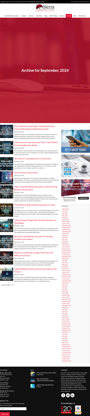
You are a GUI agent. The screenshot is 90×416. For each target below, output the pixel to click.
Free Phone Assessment (11, 16)
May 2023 (65, 289)
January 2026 (65, 223)
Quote (69, 16)
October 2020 (66, 350)
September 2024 (66, 256)
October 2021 (66, 328)
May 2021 (65, 338)
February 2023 (66, 295)
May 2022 (65, 313)
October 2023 (66, 279)
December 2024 (66, 250)
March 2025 (65, 244)
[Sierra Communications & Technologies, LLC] (45, 7)
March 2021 (65, 342)
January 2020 (65, 354)
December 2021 (66, 324)
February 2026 (66, 221)
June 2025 (65, 237)
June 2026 (65, 213)
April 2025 (65, 242)
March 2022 (65, 317)
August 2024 (65, 258)
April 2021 (65, 340)
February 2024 (66, 270)
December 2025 (66, 225)
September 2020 (66, 352)
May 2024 (65, 264)
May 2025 (65, 239)
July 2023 (64, 285)
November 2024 (66, 252)
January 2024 (65, 272)
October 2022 (66, 303)
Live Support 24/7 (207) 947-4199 (80, 1)
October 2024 (66, 254)
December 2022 (66, 299)
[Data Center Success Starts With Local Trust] (32, 374)
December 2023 (66, 274)
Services (31, 16)
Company (23, 16)
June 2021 (65, 336)
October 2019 (66, 359)
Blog (46, 16)
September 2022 (66, 305)
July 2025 (64, 235)
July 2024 (64, 260)
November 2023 (66, 276)
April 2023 (65, 291)
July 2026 (64, 211)
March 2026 (65, 219)
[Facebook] (63, 395)
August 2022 (65, 307)
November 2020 (66, 348)
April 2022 (65, 315)
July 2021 (64, 334)
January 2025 (65, 248)
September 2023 (66, 281)
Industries (39, 16)
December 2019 (66, 357)
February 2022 (66, 320)
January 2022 (65, 322)
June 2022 (65, 311)
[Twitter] (68, 395)
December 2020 (66, 346)
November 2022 (66, 301)
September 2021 (66, 330)
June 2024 (65, 262)
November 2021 (66, 326)
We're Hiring (53, 16)
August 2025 (65, 233)
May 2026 (65, 215)
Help (74, 16)
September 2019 (66, 361)
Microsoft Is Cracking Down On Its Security (32, 158)
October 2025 (66, 229)
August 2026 (65, 209)
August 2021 (65, 332)
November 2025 (66, 227)
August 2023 (65, 283)
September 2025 (66, 231)
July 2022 (64, 309)
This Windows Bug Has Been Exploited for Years (34, 205)
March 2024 (65, 268)
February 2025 (66, 246)
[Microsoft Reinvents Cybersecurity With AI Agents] (32, 380)
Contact (62, 16)
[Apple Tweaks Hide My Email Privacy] (32, 386)
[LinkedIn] (72, 395)
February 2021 (66, 344)
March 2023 (65, 293)
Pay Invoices (82, 16)
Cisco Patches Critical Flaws (26, 172)
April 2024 (65, 266)
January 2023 (65, 297)
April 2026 (65, 217)
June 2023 (65, 287)
